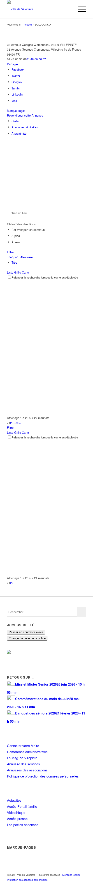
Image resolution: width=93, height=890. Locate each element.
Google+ (17, 82)
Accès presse (17, 818)
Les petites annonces (22, 824)
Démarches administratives (27, 751)
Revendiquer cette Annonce (25, 115)
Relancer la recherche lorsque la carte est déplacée (45, 277)
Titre (14, 262)
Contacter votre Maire (23, 745)
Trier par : (20, 257)
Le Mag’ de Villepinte (22, 757)
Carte (15, 121)
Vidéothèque (16, 812)
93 (17, 423)
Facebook (18, 69)
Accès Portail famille (22, 806)
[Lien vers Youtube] (82, 884)
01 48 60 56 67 (36, 59)
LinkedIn (17, 94)
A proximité (19, 133)
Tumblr (16, 88)
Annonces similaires (25, 127)
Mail (14, 100)
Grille (17, 272)
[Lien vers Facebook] (69, 884)
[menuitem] (69, 9)
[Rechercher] (69, 9)
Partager (12, 64)
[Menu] (80, 9)
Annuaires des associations (27, 770)
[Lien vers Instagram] (75, 884)
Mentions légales (71, 874)
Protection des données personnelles (27, 879)
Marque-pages (16, 110)
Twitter (16, 76)
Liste (10, 272)
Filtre (10, 252)
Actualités (14, 800)
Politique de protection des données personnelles (43, 776)
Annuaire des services (23, 763)
